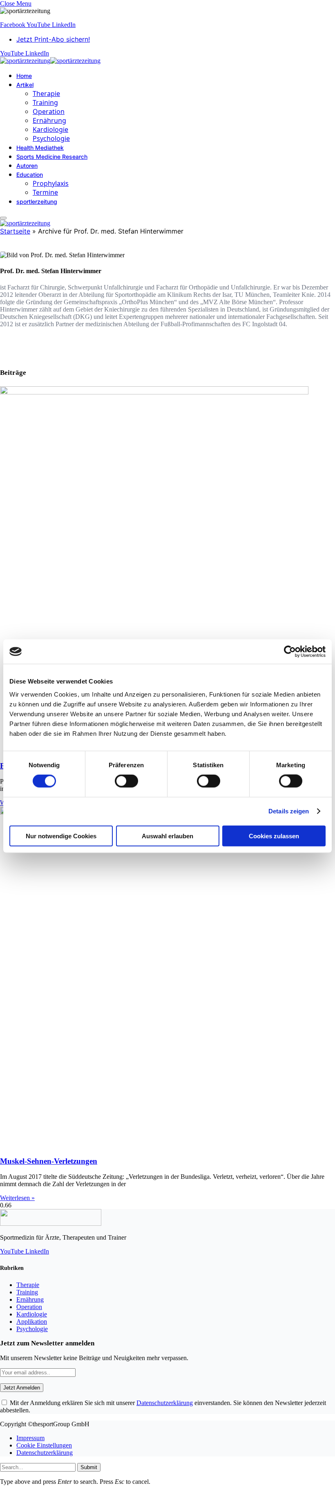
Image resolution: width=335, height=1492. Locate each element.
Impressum (30, 1437)
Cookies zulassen (274, 835)
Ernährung (49, 120)
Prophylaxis (51, 183)
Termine (45, 192)
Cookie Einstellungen (44, 1445)
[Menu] (3, 218)
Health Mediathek (40, 147)
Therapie (46, 93)
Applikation (31, 1321)
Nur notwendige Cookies (61, 835)
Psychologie (51, 138)
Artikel (25, 84)
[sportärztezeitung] (50, 60)
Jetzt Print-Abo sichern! (53, 39)
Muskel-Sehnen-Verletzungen (48, 1161)
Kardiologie (50, 129)
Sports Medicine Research (51, 156)
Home (24, 75)
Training (45, 102)
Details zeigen (288, 811)
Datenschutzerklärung (164, 1402)
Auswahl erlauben (167, 835)
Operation (49, 111)
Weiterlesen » (17, 1197)
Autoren (27, 165)
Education (29, 174)
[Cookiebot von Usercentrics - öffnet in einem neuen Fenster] (290, 652)
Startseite (15, 231)
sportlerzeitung (36, 201)
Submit (88, 1467)
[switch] (126, 781)
